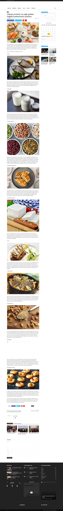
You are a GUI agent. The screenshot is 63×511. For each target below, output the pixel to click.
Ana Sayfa (8, 10)
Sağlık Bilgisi (43, 477)
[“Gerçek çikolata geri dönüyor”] (12, 428)
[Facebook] (14, 418)
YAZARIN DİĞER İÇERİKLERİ (17, 423)
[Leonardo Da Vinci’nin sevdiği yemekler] (26, 477)
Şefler (24, 8)
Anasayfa (9, 8)
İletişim (13, 0)
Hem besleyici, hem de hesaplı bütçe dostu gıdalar (52, 63)
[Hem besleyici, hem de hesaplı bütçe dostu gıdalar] (52, 59)
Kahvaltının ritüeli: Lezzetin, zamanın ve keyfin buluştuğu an (52, 54)
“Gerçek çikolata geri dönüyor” (17, 467)
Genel (42, 467)
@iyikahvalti (12, 482)
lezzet (42, 478)
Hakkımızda (14, 8)
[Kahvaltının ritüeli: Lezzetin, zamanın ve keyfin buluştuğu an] (52, 50)
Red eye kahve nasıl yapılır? (35, 410)
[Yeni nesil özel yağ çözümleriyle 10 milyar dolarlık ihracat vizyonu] (23, 428)
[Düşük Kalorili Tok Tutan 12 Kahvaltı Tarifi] (26, 468)
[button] (55, 8)
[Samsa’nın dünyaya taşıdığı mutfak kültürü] (48, 491)
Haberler (19, 8)
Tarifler (27, 8)
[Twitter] (15, 418)
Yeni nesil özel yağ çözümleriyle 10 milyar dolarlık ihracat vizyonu (17, 473)
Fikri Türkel (9, 18)
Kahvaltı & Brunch (44, 476)
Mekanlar (33, 8)
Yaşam (42, 474)
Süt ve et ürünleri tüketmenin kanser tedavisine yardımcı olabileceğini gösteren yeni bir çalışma (14, 411)
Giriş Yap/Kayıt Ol (9, 0)
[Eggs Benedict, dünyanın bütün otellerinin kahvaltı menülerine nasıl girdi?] (44, 59)
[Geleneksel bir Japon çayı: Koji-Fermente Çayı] (44, 50)
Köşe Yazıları (43, 473)
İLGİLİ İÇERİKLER (9, 423)
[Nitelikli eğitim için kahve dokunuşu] (34, 428)
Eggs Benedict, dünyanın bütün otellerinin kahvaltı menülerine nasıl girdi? (44, 63)
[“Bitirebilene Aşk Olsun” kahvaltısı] (26, 473)
